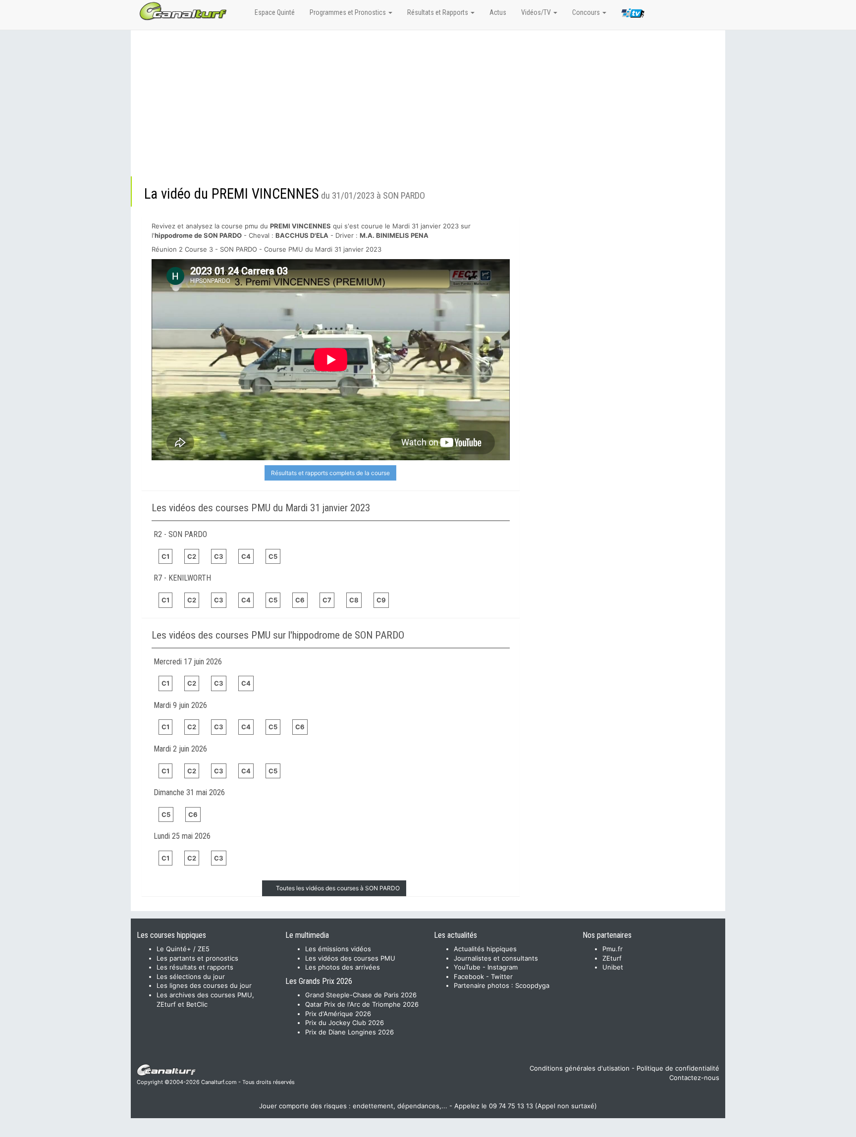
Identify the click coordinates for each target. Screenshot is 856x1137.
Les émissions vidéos (338, 949)
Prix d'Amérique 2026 (338, 1014)
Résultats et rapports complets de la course (330, 473)
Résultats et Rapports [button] (438, 12)
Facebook (469, 976)
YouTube (467, 967)
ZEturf (612, 958)
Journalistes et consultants (496, 958)
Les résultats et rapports (195, 967)
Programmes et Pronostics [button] (348, 12)
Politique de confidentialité (678, 1068)
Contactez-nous (694, 1078)
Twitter (502, 976)
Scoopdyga (532, 985)
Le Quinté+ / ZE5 (183, 949)
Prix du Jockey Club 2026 (344, 1023)
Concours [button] (586, 12)
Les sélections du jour (191, 976)
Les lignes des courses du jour (204, 985)
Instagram (502, 967)
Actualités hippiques (485, 949)
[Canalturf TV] (633, 15)
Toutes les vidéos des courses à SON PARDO (338, 888)
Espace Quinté (275, 12)
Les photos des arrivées (342, 967)
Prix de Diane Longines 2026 (349, 1032)
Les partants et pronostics (197, 958)
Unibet (612, 967)
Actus (497, 12)
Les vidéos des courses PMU (350, 958)
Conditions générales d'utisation (580, 1068)
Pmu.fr (612, 949)
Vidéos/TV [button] (536, 12)
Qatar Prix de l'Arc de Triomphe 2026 (362, 1004)
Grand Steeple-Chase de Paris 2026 (361, 995)
